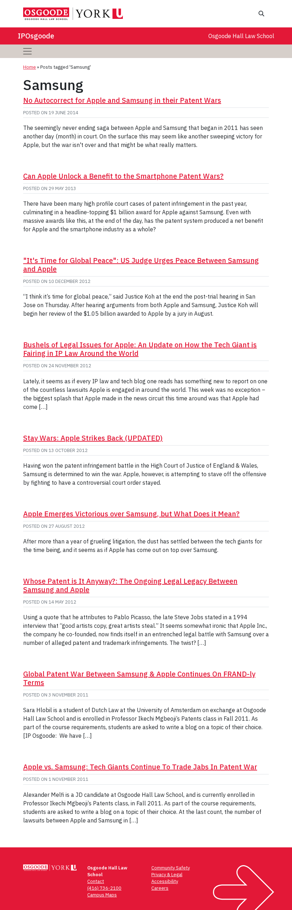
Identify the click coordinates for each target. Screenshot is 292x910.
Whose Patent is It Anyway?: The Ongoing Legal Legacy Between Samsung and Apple (130, 585)
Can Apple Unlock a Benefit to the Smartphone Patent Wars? (123, 176)
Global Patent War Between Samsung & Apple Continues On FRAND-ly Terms (139, 678)
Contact (95, 881)
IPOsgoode (36, 36)
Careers (159, 888)
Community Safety (170, 868)
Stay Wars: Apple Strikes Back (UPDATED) (93, 438)
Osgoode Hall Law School (241, 36)
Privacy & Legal (166, 875)
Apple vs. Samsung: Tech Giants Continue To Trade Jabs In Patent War (140, 767)
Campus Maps (102, 895)
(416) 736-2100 (104, 888)
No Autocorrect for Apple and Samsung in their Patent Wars (122, 100)
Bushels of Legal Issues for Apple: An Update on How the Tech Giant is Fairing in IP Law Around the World (140, 349)
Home (29, 67)
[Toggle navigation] (27, 51)
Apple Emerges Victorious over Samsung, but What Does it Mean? (131, 514)
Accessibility (164, 881)
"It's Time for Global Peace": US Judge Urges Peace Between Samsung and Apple (141, 265)
